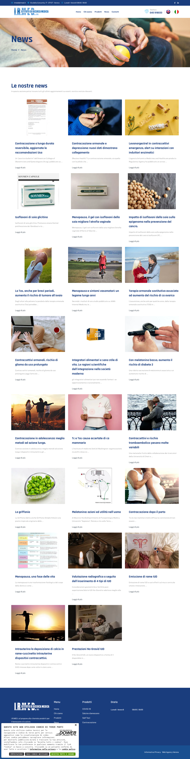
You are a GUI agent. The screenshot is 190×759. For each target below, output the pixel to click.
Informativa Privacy (152, 752)
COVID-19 (86, 709)
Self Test (86, 718)
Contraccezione (89, 722)
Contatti (115, 12)
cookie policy (68, 749)
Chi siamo (88, 12)
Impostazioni (16, 754)
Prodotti (98, 12)
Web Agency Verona (170, 752)
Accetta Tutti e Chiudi (62, 754)
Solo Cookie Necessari (37, 754)
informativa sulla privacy (43, 749)
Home (78, 12)
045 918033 (156, 12)
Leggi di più (20, 168)
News (106, 12)
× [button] (76, 724)
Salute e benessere (90, 713)
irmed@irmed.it (20, 3)
